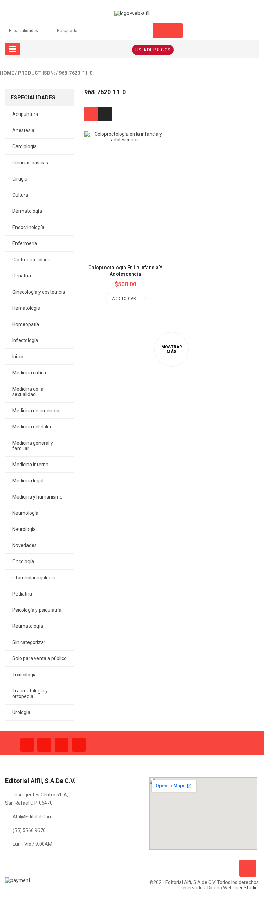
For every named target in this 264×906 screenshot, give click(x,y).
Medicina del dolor (32, 426)
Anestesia (23, 130)
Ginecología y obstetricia (38, 292)
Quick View (141, 177)
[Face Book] (27, 745)
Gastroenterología (32, 259)
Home (7, 73)
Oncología (23, 561)
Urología (21, 712)
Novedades (24, 545)
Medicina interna (30, 464)
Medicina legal (27, 480)
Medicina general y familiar (32, 445)
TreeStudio (246, 888)
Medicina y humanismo (37, 497)
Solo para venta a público (39, 658)
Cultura (20, 195)
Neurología (24, 529)
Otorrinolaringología (33, 577)
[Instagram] (61, 745)
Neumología (25, 513)
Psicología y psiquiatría (37, 610)
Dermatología (27, 211)
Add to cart (125, 298)
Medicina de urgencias (36, 410)
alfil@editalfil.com (33, 816)
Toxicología (24, 674)
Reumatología (27, 626)
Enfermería (24, 243)
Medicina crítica (29, 372)
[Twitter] (44, 745)
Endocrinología (28, 227)
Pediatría (22, 594)
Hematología (26, 308)
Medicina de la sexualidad (27, 391)
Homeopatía (25, 324)
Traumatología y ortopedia (30, 693)
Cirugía (20, 179)
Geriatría (21, 276)
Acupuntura (25, 114)
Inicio (17, 356)
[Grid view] (91, 114)
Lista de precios (152, 49)
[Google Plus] (79, 745)
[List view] (105, 114)
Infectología (25, 340)
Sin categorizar (28, 642)
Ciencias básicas (30, 162)
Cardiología (24, 146)
